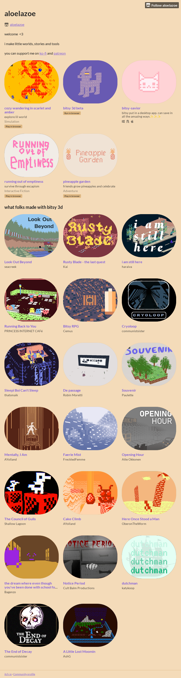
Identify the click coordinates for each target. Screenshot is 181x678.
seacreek (10, 267)
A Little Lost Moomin (79, 651)
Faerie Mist (72, 455)
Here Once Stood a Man (140, 519)
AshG (67, 656)
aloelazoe (17, 25)
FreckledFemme (74, 459)
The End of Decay (18, 651)
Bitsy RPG (71, 326)
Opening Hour (133, 455)
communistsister (133, 331)
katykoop (128, 588)
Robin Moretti (73, 395)
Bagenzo (10, 592)
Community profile (24, 674)
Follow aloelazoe (164, 5)
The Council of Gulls (20, 519)
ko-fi (43, 53)
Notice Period (74, 583)
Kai (65, 267)
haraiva (127, 267)
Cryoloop (129, 326)
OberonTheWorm (134, 524)
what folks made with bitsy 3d (33, 207)
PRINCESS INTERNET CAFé (23, 331)
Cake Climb (72, 519)
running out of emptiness (23, 181)
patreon (60, 53)
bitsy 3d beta (73, 108)
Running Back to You (20, 326)
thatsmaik (11, 395)
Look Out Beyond (18, 262)
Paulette (127, 395)
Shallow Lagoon (15, 524)
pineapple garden (76, 181)
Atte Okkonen (131, 459)
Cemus (68, 331)
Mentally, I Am (15, 455)
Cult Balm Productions (78, 588)
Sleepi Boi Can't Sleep (21, 390)
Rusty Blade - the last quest (84, 262)
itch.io (8, 674)
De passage (72, 390)
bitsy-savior (131, 108)
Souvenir (129, 390)
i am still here (132, 262)
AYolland (10, 459)
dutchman (130, 583)
